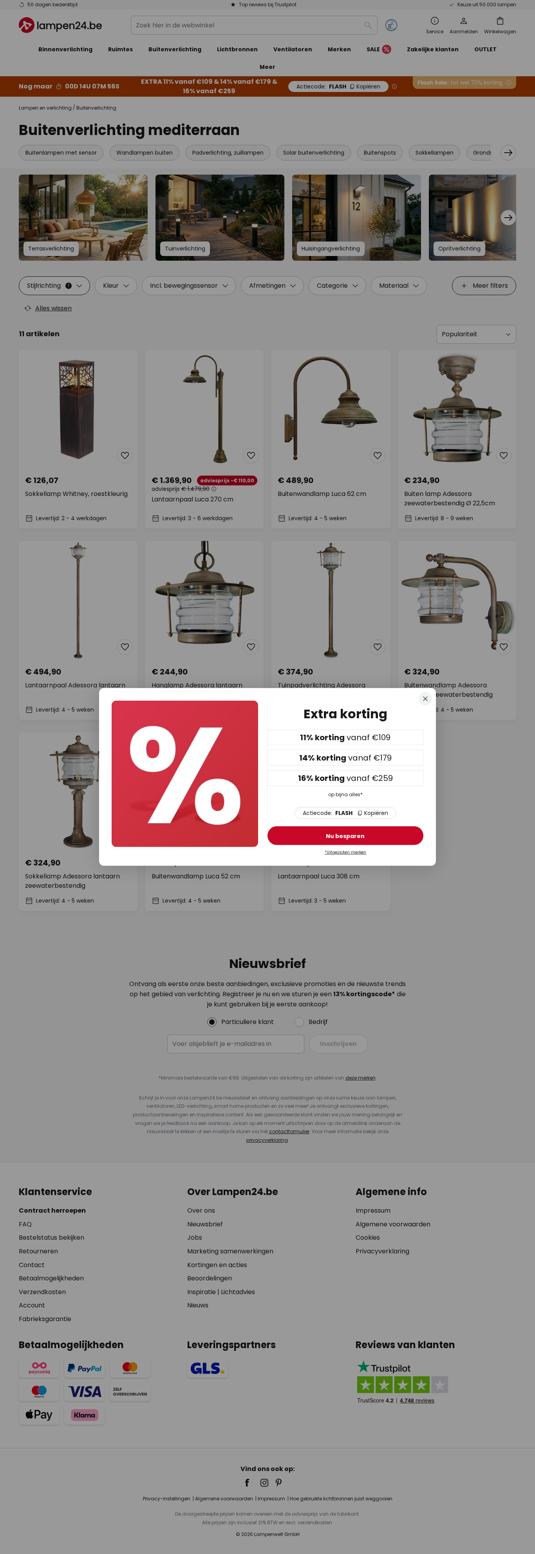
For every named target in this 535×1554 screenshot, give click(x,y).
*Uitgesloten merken (345, 852)
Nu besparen (345, 836)
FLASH (345, 813)
